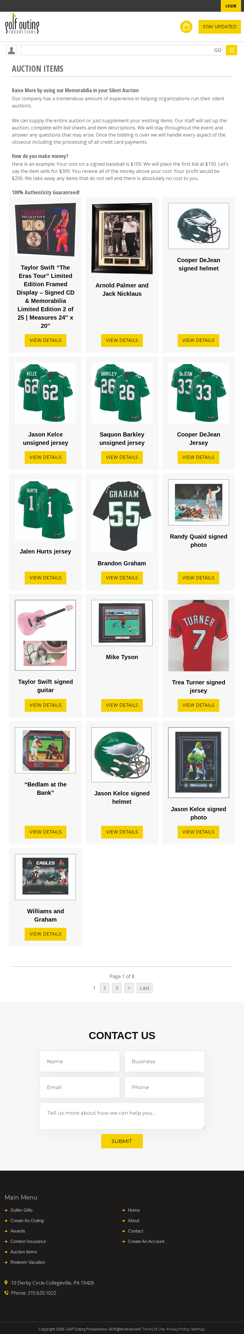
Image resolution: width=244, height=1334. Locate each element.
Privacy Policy (178, 1329)
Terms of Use (153, 1329)
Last (144, 988)
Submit (122, 1141)
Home (134, 1210)
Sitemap (198, 1329)
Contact (135, 1230)
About (133, 1220)
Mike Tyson (122, 657)
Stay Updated (220, 26)
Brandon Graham (122, 563)
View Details (45, 340)
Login (231, 6)
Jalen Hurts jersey (45, 551)
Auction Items (23, 1251)
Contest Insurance (28, 1241)
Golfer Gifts (21, 1210)
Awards (17, 1230)
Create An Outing (27, 1220)
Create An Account (146, 1241)
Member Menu (11, 50)
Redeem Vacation (27, 1262)
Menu (231, 50)
